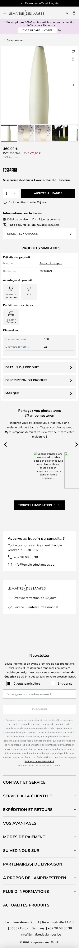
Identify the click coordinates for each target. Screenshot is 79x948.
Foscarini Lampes (51, 263)
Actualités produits (26, 905)
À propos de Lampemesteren (34, 877)
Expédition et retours (28, 809)
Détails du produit (22, 367)
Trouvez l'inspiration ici (37, 505)
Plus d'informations (26, 891)
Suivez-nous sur (21, 850)
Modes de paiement (24, 836)
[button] (9, 133)
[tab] (39, 782)
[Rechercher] (67, 13)
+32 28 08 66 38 (26, 557)
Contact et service (24, 782)
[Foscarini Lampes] (22, 170)
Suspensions (15, 40)
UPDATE (37, 30)
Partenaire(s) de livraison (32, 864)
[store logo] (29, 13)
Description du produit (26, 380)
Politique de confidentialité (39, 761)
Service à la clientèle (27, 795)
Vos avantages (19, 823)
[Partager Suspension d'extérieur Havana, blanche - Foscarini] (73, 59)
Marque (12, 393)
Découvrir (49, 25)
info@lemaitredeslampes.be (34, 564)
